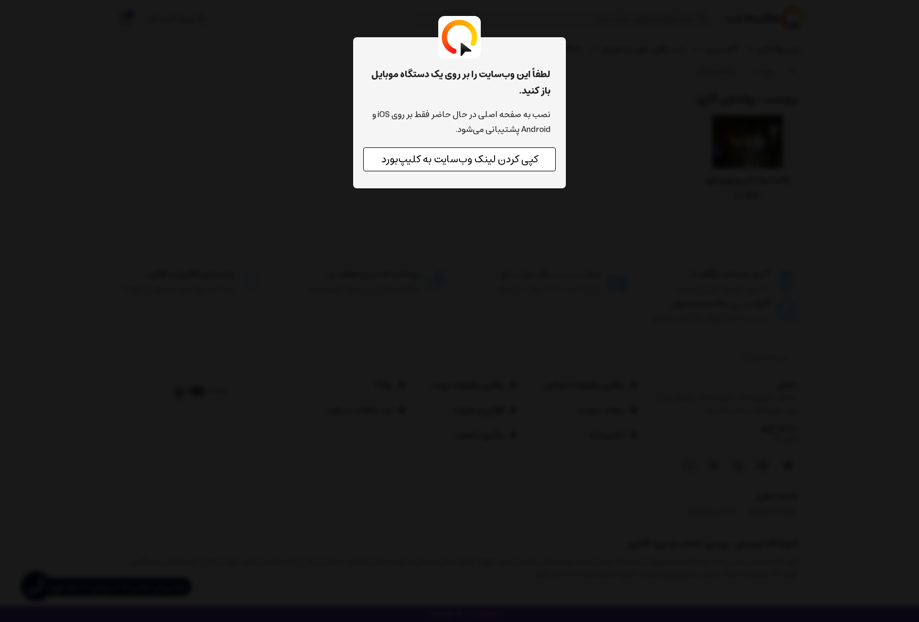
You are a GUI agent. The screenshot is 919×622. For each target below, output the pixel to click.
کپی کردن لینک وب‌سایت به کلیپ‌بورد (459, 159)
